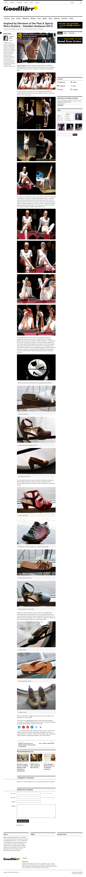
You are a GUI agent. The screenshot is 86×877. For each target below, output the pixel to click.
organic (34, 863)
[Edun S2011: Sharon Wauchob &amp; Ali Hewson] (60, 127)
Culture (18, 18)
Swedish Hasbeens (21, 65)
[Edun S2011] (69, 127)
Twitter (75, 82)
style (47, 734)
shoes (27, 734)
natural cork (49, 732)
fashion (46, 730)
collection (35, 730)
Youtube (75, 89)
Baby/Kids (26, 18)
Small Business (42, 865)
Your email (13, 797)
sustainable (53, 865)
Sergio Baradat (37, 867)
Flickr (74, 86)
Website (11, 40)
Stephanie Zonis (25, 865)
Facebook (62, 86)
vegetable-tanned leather (33, 735)
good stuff (26, 866)
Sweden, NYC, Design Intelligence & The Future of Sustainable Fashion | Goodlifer (36, 781)
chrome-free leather (24, 730)
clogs (31, 730)
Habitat (44, 18)
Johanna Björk (11, 29)
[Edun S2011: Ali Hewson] (78, 117)
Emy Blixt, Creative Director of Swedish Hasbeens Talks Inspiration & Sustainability (22, 767)
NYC (23, 866)
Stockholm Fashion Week (39, 734)
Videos (71, 18)
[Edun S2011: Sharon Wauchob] (69, 117)
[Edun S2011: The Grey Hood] (60, 119)
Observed (57, 18)
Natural (42, 867)
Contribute (19, 2)
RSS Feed (62, 82)
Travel (50, 18)
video (40, 735)
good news (46, 867)
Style (13, 18)
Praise (31, 2)
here (18, 70)
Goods (25, 2)
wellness (34, 865)
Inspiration (24, 732)
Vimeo (61, 89)
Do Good (7, 18)
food (39, 863)
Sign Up (37, 2)
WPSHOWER (79, 872)
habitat (43, 866)
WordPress (80, 873)
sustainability (52, 734)
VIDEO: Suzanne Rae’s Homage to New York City (35, 765)
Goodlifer (19, 732)
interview (30, 732)
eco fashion (52, 863)
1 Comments (40, 29)
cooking (32, 867)
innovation (55, 866)
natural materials (21, 734)
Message (13, 806)
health (30, 865)
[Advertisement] (62, 8)
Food (39, 18)
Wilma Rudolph (46, 735)
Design (36, 866)
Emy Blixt (41, 730)
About (6, 2)
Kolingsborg (43, 732)
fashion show (51, 730)
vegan (37, 865)
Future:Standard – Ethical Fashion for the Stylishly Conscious (49, 766)
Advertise (12, 2)
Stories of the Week (26, 867)
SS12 (30, 734)
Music (30, 866)
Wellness (33, 18)
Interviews (64, 18)
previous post (29, 720)
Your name (13, 793)
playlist (50, 866)
